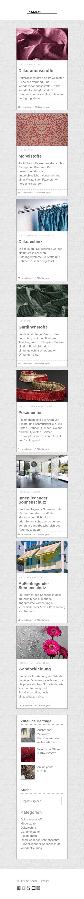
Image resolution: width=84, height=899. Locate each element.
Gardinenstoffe (30, 831)
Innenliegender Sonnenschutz (40, 839)
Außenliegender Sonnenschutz (40, 843)
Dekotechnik (28, 827)
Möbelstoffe (28, 823)
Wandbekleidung (31, 848)
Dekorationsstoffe (32, 819)
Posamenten (29, 835)
